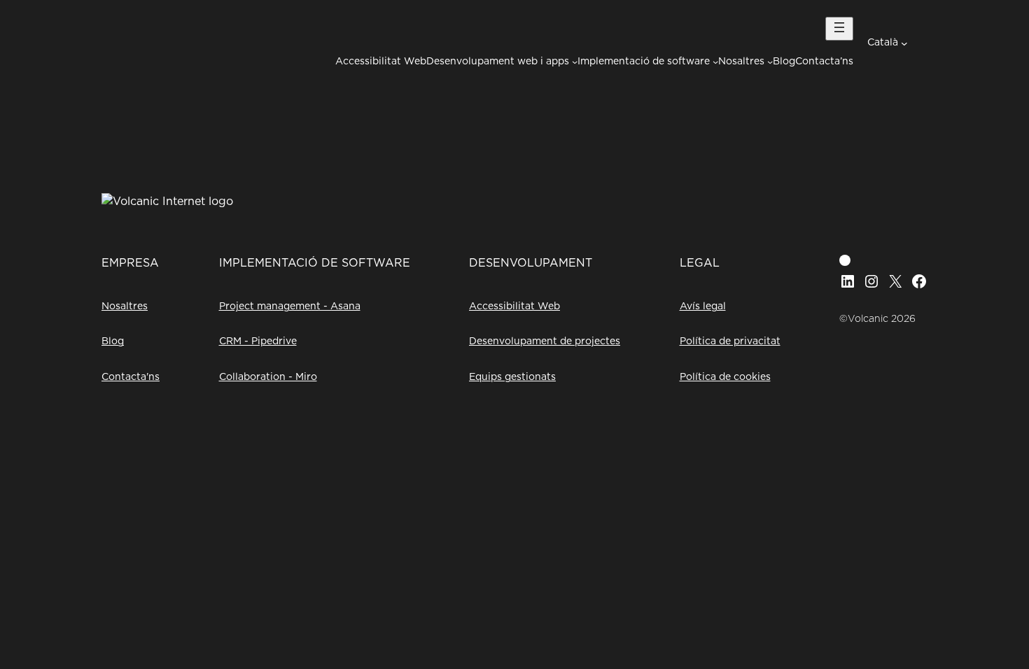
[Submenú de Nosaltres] (770, 61)
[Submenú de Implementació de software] (715, 61)
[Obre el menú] (839, 29)
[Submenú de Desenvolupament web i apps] (575, 61)
